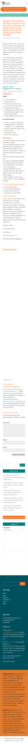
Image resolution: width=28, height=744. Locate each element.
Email (5, 447)
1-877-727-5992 (11, 642)
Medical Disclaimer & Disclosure (14, 517)
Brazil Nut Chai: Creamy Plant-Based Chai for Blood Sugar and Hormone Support (13, 508)
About (4, 593)
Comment (6, 423)
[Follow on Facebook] (4, 609)
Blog (4, 595)
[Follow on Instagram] (8, 609)
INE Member (6, 622)
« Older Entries (7, 380)
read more (9, 279)
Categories (6, 527)
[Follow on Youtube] (12, 609)
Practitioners (6, 600)
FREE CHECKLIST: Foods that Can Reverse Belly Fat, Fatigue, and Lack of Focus (13, 9)
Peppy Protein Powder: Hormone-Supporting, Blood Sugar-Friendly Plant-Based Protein (12, 367)
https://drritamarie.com (10, 235)
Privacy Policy (19, 741)
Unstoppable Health (9, 620)
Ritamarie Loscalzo (8, 38)
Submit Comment (18, 455)
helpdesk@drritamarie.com (11, 632)
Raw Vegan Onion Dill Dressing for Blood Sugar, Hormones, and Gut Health (13, 305)
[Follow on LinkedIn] (16, 609)
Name (5, 440)
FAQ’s (4, 604)
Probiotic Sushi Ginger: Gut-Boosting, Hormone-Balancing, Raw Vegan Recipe (13, 274)
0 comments (17, 38)
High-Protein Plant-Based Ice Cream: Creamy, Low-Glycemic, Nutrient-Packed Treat (13, 336)
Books (4, 602)
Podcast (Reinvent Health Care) (12, 618)
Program (5, 597)
